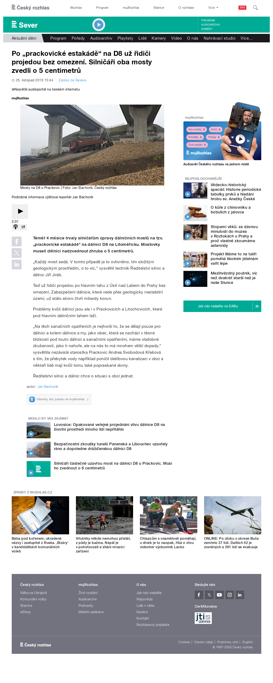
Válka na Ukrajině (33, 593)
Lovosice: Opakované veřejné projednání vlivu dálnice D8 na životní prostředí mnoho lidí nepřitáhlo (109, 426)
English (248, 642)
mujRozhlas (131, 7)
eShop (25, 612)
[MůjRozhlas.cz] (20, 99)
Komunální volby (33, 599)
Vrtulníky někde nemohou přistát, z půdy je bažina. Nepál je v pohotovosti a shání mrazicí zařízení (103, 544)
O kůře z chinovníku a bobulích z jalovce (231, 209)
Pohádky (194, 137)
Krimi (214, 129)
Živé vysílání (196, 144)
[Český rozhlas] (30, 7)
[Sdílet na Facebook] (17, 241)
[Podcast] (15, 227)
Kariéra (142, 612)
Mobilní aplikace (91, 612)
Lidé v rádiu (145, 606)
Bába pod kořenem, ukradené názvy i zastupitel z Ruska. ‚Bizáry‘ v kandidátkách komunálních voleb (40, 544)
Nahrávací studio (220, 38)
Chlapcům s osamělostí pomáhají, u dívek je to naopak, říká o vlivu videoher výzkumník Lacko (168, 542)
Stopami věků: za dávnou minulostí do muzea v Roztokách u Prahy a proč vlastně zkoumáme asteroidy (234, 236)
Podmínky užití (227, 642)
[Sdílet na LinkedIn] (17, 264)
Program (102, 7)
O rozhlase (186, 7)
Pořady (78, 38)
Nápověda (144, 599)
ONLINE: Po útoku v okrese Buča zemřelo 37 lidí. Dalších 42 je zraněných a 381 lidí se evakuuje (231, 542)
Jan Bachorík (82, 188)
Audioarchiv (210, 24)
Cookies (184, 642)
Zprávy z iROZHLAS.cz (32, 492)
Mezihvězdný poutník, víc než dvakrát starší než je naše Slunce (234, 278)
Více (247, 38)
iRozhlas (76, 7)
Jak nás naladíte (149, 593)
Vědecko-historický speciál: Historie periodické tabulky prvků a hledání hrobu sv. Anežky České (236, 192)
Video (176, 38)
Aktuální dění (24, 38)
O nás (192, 38)
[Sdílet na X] (17, 253)
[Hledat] (255, 7)
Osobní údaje (203, 642)
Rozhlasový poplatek (152, 625)
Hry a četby (195, 129)
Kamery (206, 28)
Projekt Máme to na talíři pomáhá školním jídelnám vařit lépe (234, 259)
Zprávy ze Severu (73, 80)
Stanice (159, 7)
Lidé (142, 38)
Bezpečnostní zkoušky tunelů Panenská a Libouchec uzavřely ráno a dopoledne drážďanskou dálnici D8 (110, 446)
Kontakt (142, 618)
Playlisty (125, 38)
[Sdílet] (23, 227)
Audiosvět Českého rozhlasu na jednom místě (216, 164)
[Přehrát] (20, 211)
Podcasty (85, 606)
